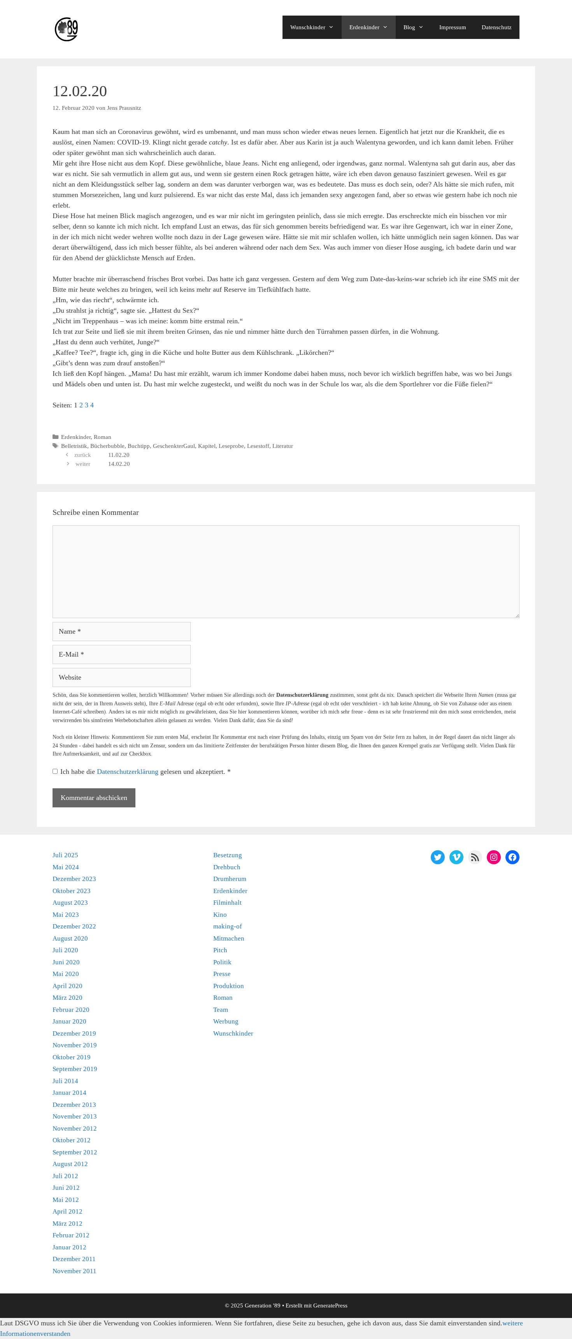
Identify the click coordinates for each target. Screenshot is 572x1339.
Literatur (282, 445)
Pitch (220, 950)
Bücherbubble (107, 445)
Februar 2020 (71, 1009)
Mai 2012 (66, 1199)
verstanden (55, 1333)
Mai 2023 (66, 914)
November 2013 (75, 1116)
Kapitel (207, 445)
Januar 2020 (69, 1021)
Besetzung (227, 855)
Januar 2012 (69, 1247)
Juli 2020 (65, 950)
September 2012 (75, 1152)
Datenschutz (497, 27)
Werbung (226, 1021)
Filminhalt (227, 902)
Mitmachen (228, 938)
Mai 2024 (66, 867)
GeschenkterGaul (174, 445)
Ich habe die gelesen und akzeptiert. (145, 771)
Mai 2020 (66, 974)
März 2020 (67, 997)
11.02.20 (119, 454)
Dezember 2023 (74, 879)
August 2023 (70, 902)
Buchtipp (139, 445)
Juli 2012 (65, 1176)
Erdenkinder (364, 27)
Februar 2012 (71, 1235)
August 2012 (70, 1164)
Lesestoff (258, 445)
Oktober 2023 (72, 891)
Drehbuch (226, 867)
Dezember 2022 (74, 926)
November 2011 (75, 1271)
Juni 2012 (66, 1187)
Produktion (228, 986)
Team (220, 1009)
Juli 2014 (65, 1081)
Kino (220, 914)
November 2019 (75, 1045)
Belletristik (74, 445)
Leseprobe (231, 445)
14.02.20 (119, 463)
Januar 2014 (69, 1092)
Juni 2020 (66, 962)
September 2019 (75, 1069)
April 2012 (67, 1211)
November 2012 (75, 1128)
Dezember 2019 (74, 1033)
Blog (409, 27)
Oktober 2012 (72, 1140)
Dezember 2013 (74, 1104)
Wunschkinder (307, 27)
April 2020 (67, 986)
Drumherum (229, 879)
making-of (227, 926)
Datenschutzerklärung (128, 771)
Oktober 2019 (72, 1057)
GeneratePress (330, 1305)
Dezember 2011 (74, 1259)
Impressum (452, 27)
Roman (102, 436)
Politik (222, 962)
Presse (222, 974)
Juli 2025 (65, 855)
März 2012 (67, 1223)
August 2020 (70, 938)
